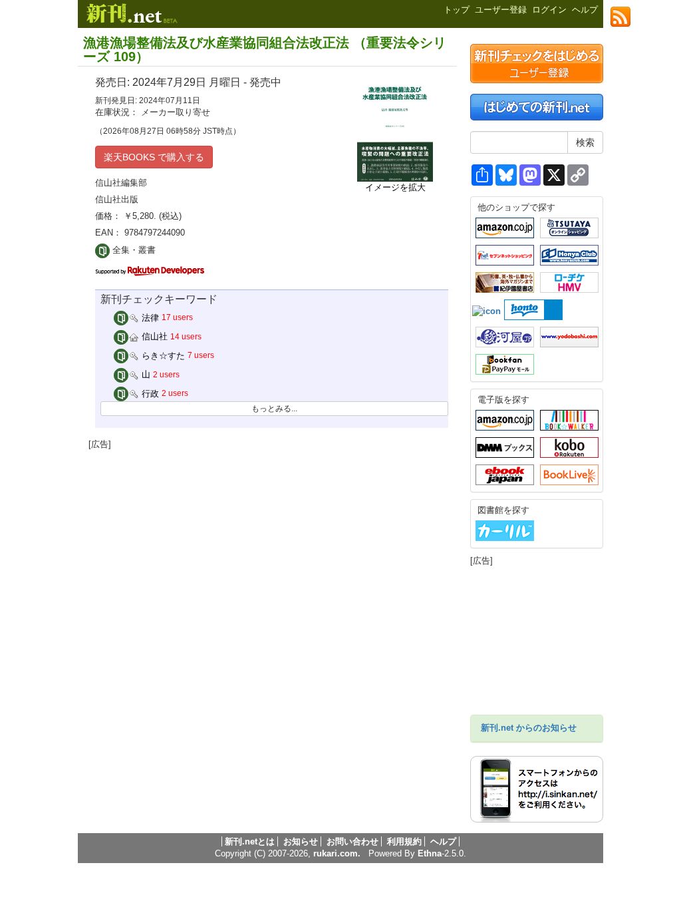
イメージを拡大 (395, 187)
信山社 (153, 336)
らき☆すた (162, 356)
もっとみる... (274, 408)
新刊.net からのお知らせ (529, 728)
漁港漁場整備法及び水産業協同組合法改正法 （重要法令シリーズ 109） (264, 49)
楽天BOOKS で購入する (154, 157)
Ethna (430, 853)
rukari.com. (336, 853)
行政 (149, 394)
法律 (149, 318)
